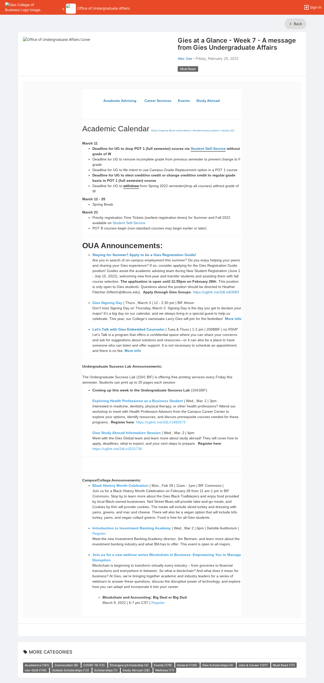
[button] (26, 7)
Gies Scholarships (218, 665)
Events (163, 665)
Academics (37, 665)
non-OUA (36, 670)
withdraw (131, 186)
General (187, 665)
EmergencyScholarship (129, 665)
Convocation (67, 665)
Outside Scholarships (71, 670)
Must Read (284, 665)
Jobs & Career (253, 665)
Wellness (164, 670)
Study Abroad (137, 670)
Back (297, 24)
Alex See (185, 58)
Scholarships (106, 670)
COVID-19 (94, 665)
